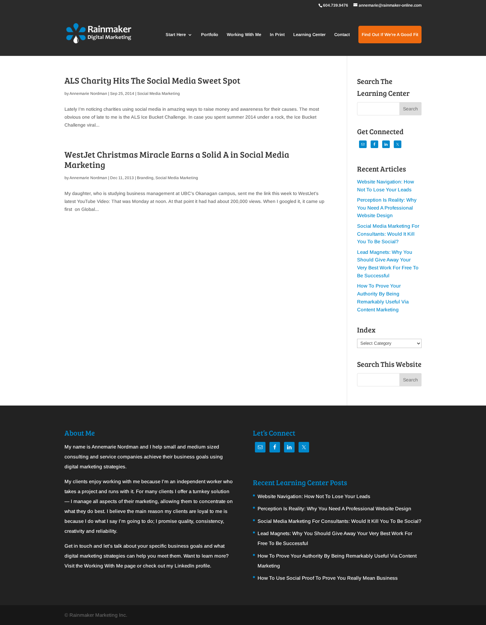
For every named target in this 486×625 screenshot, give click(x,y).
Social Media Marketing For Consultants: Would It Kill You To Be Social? (388, 234)
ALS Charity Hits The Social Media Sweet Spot (152, 80)
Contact (342, 34)
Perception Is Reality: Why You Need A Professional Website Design (387, 207)
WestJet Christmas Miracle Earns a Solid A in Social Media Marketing (176, 159)
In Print (277, 34)
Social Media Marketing (158, 93)
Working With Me (244, 34)
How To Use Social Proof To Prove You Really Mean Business (328, 578)
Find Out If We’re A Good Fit (390, 34)
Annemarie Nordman (88, 93)
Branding (145, 178)
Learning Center (309, 34)
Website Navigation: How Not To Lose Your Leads (314, 496)
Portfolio (209, 34)
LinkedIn (184, 565)
